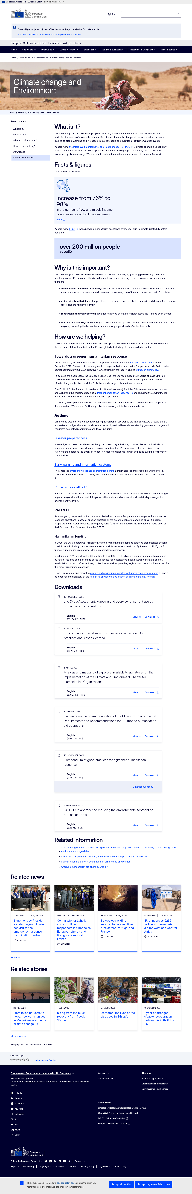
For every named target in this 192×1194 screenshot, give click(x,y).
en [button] (113, 14)
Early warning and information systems (82, 464)
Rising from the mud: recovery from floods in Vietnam (72, 1016)
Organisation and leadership (155, 1083)
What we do (46, 49)
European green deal (141, 362)
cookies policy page (66, 1183)
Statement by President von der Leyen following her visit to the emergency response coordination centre (29, 928)
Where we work (67, 49)
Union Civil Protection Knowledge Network (118, 1113)
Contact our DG (105, 1078)
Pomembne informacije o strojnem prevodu (60, 34)
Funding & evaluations (112, 49)
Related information (23, 157)
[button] (137, 617)
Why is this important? (25, 140)
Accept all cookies (121, 1184)
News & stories (168, 49)
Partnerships (88, 49)
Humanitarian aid (41, 58)
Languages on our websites (52, 1166)
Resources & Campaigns (141, 49)
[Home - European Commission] (32, 13)
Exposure (15, 1129)
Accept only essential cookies (154, 1184)
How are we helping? (24, 146)
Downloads (19, 151)
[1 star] (12, 1059)
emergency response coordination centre (92, 470)
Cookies (73, 1166)
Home (14, 49)
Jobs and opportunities (152, 1078)
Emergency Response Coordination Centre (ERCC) (122, 1108)
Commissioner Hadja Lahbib (155, 1089)
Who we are (27, 49)
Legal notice (104, 1166)
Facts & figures (21, 134)
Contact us (80, 1161)
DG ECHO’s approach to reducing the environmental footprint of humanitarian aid (104, 856)
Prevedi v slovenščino (28, 34)
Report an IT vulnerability (22, 1166)
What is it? (18, 128)
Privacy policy (87, 1166)
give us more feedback (47, 1060)
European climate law (147, 370)
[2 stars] (14, 1059)
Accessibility (120, 1166)
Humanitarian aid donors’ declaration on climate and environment (96, 861)
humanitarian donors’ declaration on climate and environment (122, 576)
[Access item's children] (36, 49)
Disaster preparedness (70, 438)
